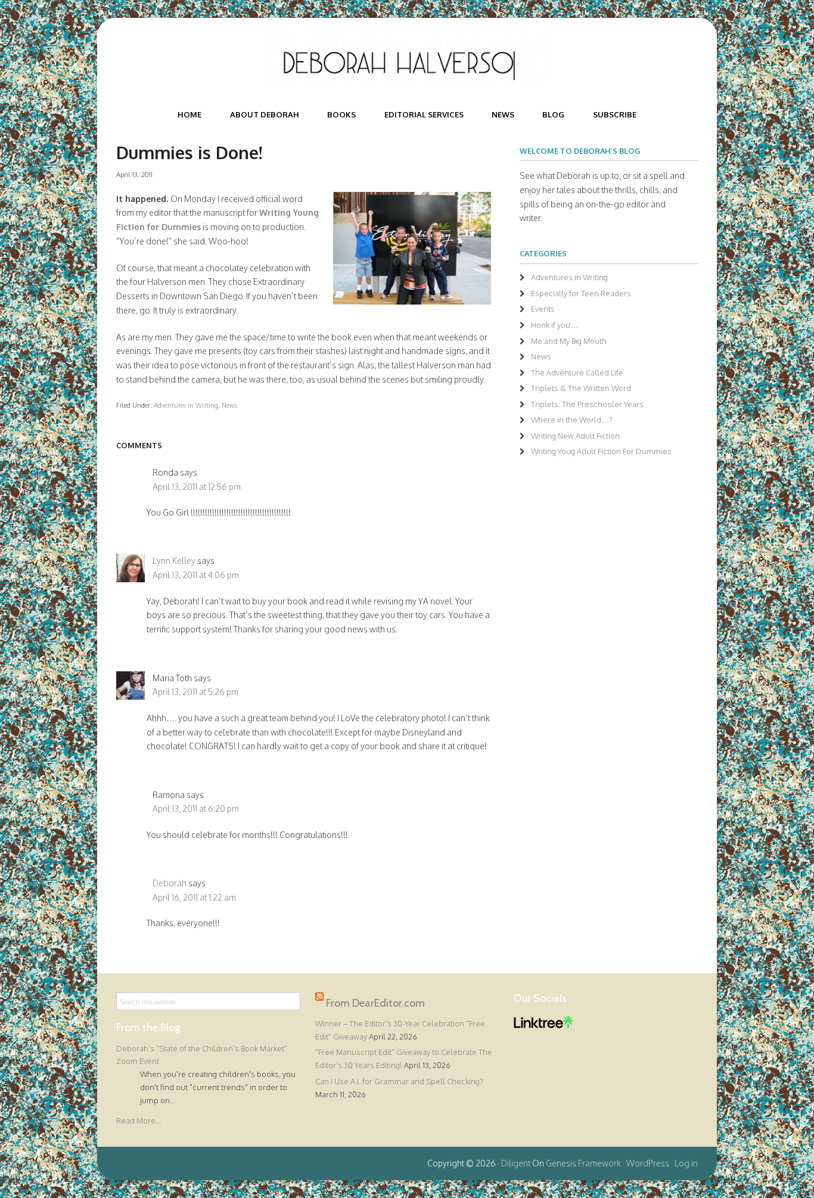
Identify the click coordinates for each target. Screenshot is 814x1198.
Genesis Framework (583, 1163)
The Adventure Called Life (577, 372)
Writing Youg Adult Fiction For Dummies (601, 451)
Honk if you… (554, 325)
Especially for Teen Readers (581, 293)
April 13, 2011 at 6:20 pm (196, 808)
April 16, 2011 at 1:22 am (194, 897)
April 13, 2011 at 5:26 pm (195, 692)
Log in (686, 1163)
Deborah (170, 883)
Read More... (138, 1120)
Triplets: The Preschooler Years (587, 404)
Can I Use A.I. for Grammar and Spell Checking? (399, 1081)
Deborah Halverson (407, 61)
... (172, 1100)
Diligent (515, 1163)
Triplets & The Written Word (581, 388)
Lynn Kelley (174, 560)
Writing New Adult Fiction (575, 435)
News (229, 405)
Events (543, 309)
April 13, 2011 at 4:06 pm (196, 575)
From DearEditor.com (375, 1003)
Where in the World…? (572, 419)
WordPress (647, 1163)
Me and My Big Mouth (569, 341)
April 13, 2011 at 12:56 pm (197, 487)
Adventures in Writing (186, 405)
